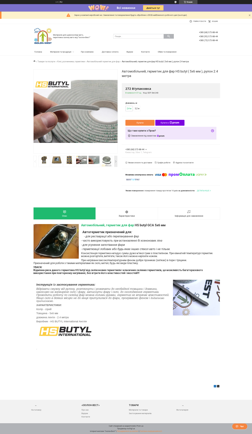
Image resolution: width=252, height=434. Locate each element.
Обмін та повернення (167, 52)
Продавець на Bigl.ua (126, 429)
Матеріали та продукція (60, 52)
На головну (36, 410)
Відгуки (130, 52)
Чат (242, 426)
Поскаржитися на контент (127, 431)
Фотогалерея (182, 410)
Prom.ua (140, 426)
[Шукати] (169, 36)
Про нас (85, 410)
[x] (218, 387)
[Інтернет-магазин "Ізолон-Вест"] (43, 36)
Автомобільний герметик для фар (103, 61)
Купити (140, 123)
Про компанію (87, 52)
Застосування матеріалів (140, 413)
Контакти (145, 52)
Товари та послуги (46, 61)
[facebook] (215, 387)
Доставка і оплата (110, 52)
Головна (38, 52)
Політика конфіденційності (151, 431)
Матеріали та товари (138, 410)
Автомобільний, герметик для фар (107, 225)
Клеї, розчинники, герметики (71, 61)
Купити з (165, 123)
